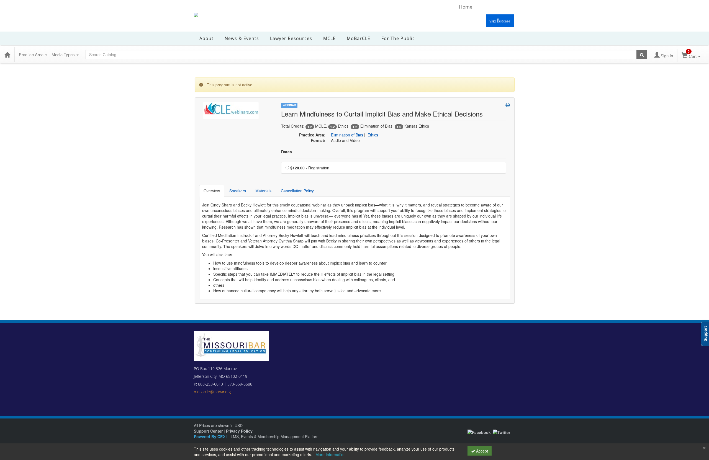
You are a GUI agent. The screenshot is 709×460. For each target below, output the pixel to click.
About (206, 38)
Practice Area (32, 54)
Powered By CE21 (211, 436)
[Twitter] (501, 432)
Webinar (289, 105)
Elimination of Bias (347, 135)
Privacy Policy (239, 431)
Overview (212, 190)
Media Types (64, 54)
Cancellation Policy (297, 190)
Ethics (373, 135)
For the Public (398, 38)
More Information (330, 454)
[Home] (7, 54)
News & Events (242, 38)
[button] (507, 104)
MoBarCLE (358, 38)
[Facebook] (479, 432)
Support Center (208, 431)
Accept (481, 451)
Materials (263, 190)
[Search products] (641, 54)
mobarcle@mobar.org (212, 391)
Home (465, 7)
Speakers (237, 190)
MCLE (329, 38)
